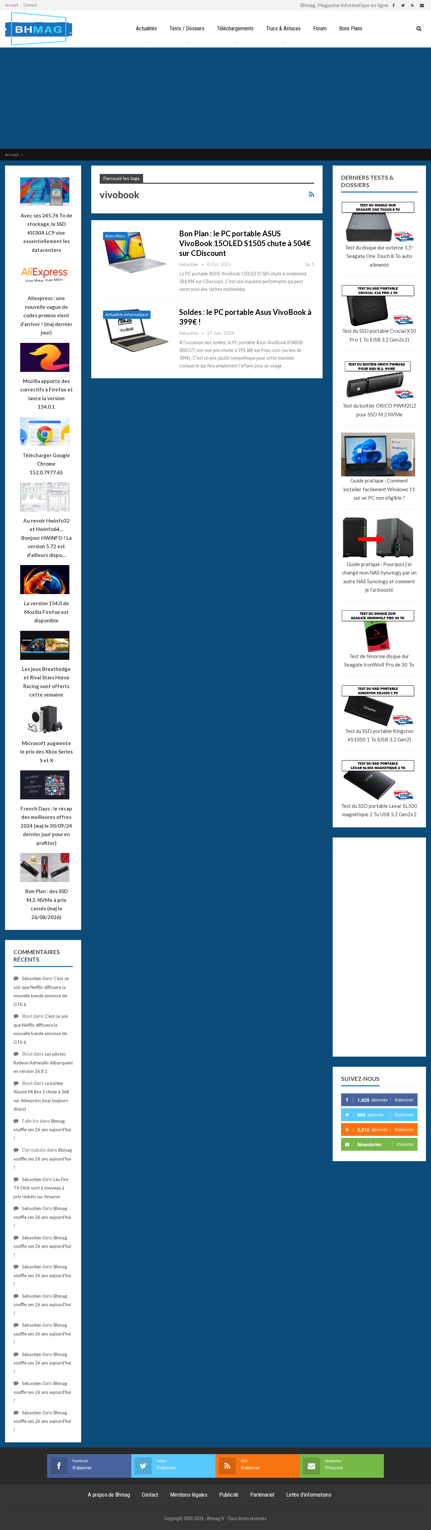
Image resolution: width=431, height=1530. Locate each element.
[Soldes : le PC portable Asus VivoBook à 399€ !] (135, 329)
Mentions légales (188, 1494)
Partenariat (262, 1494)
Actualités (146, 28)
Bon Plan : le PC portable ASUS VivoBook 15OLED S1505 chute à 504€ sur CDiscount (245, 243)
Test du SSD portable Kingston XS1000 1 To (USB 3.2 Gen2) (379, 735)
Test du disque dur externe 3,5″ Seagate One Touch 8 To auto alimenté (379, 256)
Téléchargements (235, 28)
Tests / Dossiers (186, 28)
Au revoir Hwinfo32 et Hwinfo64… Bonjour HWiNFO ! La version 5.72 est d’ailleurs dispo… (46, 538)
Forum (320, 28)
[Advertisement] (215, 98)
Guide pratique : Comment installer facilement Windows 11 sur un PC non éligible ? (379, 489)
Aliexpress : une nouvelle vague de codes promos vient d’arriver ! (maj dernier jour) (46, 315)
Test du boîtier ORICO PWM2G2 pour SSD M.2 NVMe (379, 410)
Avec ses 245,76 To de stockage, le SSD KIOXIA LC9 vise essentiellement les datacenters (46, 232)
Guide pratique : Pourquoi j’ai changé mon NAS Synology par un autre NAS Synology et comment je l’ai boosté (379, 577)
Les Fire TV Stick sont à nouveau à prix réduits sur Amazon (40, 1188)
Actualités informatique (126, 314)
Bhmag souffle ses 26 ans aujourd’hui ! (42, 1129)
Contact (30, 5)
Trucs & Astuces (283, 28)
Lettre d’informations (308, 1494)
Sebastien (31, 978)
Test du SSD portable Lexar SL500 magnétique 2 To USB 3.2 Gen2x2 (379, 810)
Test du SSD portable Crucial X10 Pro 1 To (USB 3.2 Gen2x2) (379, 335)
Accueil (11, 5)
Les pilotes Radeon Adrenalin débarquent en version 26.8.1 (43, 1062)
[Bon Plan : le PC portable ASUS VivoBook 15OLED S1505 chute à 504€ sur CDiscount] (135, 251)
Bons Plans (350, 28)
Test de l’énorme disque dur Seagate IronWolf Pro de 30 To (379, 660)
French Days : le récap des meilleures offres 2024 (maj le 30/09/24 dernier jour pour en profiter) (46, 825)
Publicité (228, 1494)
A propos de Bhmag (109, 1494)
